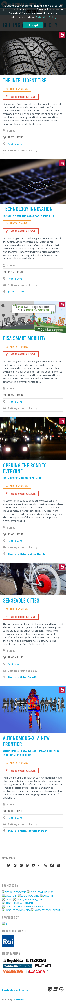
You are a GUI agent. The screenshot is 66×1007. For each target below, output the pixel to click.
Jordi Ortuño (16, 291)
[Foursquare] (46, 865)
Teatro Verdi (15, 144)
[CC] (61, 989)
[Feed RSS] (58, 865)
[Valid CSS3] (55, 989)
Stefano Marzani (37, 830)
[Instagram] (15, 865)
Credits (23, 990)
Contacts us (9, 990)
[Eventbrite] (52, 865)
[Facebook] (3, 865)
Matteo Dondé (36, 554)
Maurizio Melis (17, 554)
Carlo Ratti (34, 677)
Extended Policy (46, 17)
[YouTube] (33, 865)
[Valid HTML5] (49, 989)
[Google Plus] (21, 865)
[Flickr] (39, 865)
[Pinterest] (27, 865)
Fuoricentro (20, 999)
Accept (33, 25)
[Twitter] (8, 865)
